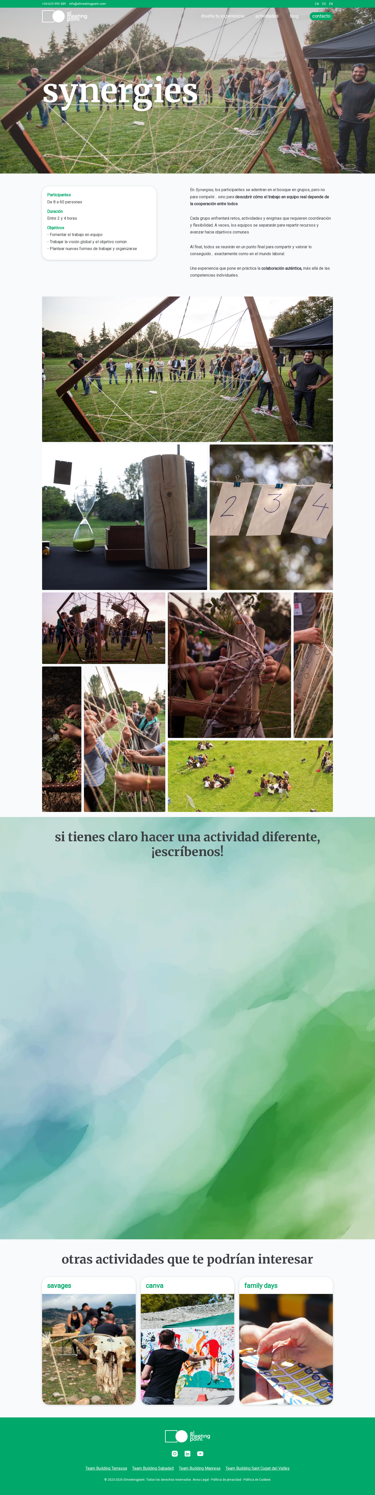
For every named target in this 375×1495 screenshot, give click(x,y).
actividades (267, 16)
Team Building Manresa (199, 1468)
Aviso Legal (201, 1479)
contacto (321, 16)
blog (294, 16)
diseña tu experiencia (222, 16)
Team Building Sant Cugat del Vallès (258, 1468)
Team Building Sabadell (153, 1468)
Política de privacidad (226, 1479)
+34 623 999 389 (54, 4)
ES (324, 4)
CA (317, 4)
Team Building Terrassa (106, 1468)
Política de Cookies (257, 1479)
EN (331, 4)
